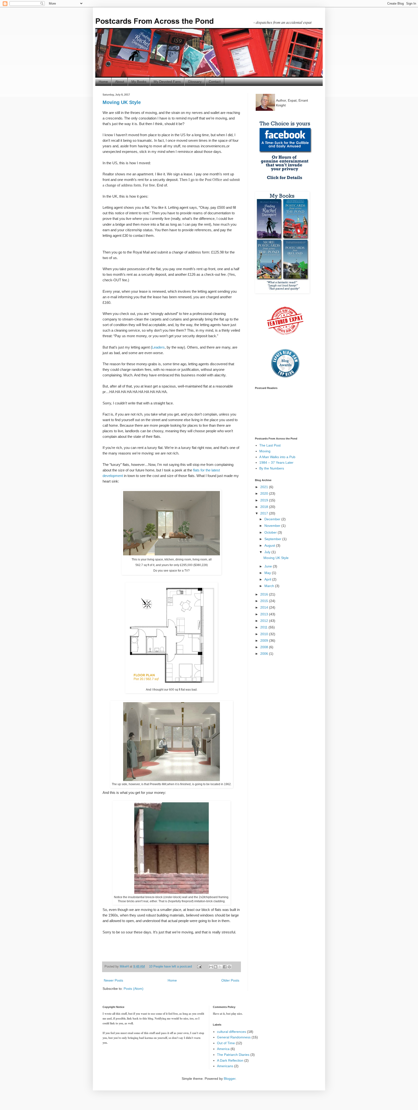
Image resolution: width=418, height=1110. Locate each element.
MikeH (125, 966)
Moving (264, 451)
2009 (264, 640)
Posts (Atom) (133, 989)
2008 (264, 647)
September (273, 539)
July (267, 552)
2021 (264, 487)
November (272, 526)
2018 (264, 507)
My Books (138, 81)
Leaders (158, 347)
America (223, 1049)
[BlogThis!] (215, 966)
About (119, 81)
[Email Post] (199, 966)
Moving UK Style (122, 102)
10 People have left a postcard (170, 966)
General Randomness (234, 1037)
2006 (264, 654)
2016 (264, 594)
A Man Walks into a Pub (277, 457)
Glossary (195, 81)
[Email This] (211, 966)
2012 (264, 621)
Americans (225, 1066)
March (269, 586)
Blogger (229, 1078)
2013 (264, 614)
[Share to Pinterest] (229, 966)
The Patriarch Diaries (233, 1055)
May (268, 573)
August (270, 545)
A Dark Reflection (230, 1060)
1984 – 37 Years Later (276, 462)
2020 (264, 493)
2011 (264, 627)
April (268, 579)
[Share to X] (220, 966)
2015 (264, 601)
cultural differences (231, 1032)
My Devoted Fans (167, 81)
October (271, 532)
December (272, 519)
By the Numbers (271, 468)
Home (103, 81)
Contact (215, 81)
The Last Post (270, 445)
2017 (264, 513)
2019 (264, 500)
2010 (264, 634)
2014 (264, 607)
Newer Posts (113, 980)
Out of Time (226, 1043)
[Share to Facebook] (224, 966)
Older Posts (230, 980)
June (268, 566)
